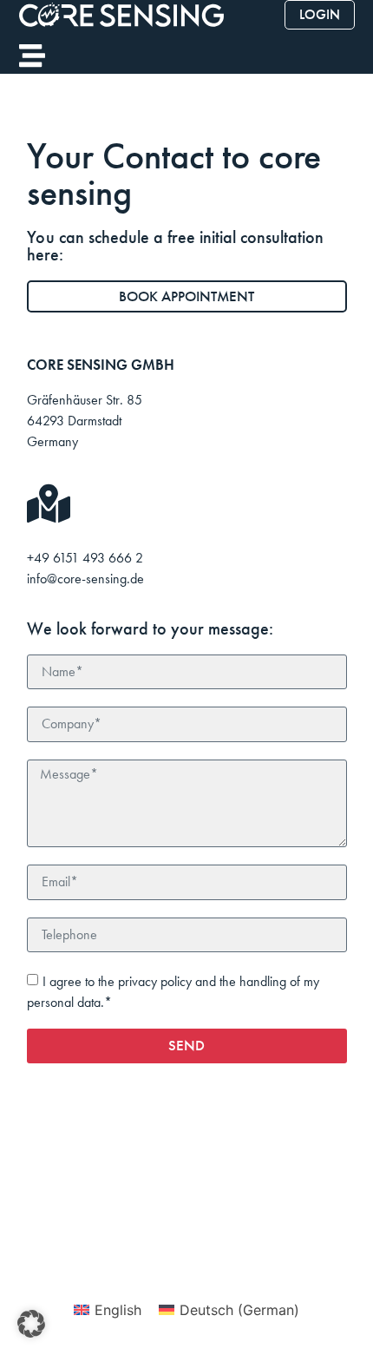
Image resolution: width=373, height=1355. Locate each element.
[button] (31, 1324)
